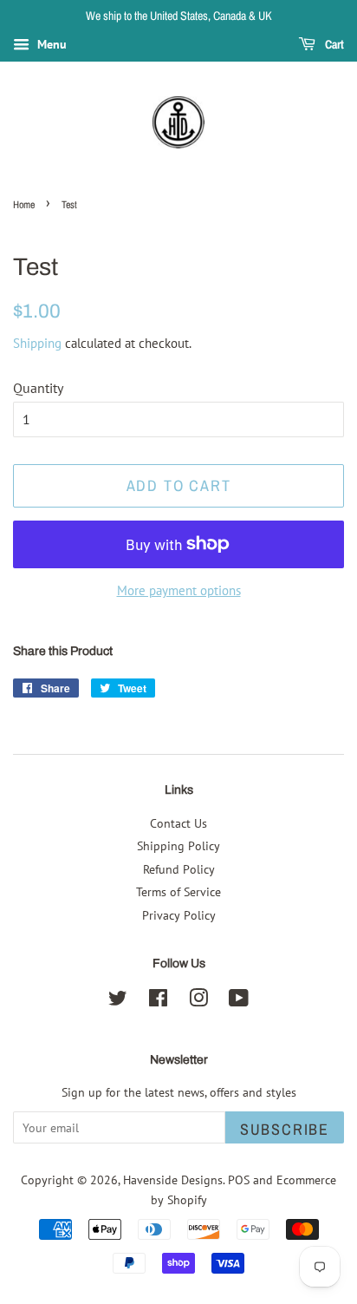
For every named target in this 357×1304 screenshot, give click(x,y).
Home (24, 205)
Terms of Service (178, 892)
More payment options (179, 590)
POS (239, 1180)
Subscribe (284, 1129)
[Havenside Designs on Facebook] (158, 1001)
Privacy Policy (179, 915)
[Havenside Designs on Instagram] (198, 1001)
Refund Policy (179, 869)
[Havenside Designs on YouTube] (239, 1001)
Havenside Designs (173, 1180)
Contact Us (178, 823)
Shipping (37, 343)
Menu (50, 44)
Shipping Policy (178, 846)
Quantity (38, 387)
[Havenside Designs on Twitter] (117, 1001)
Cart (333, 44)
